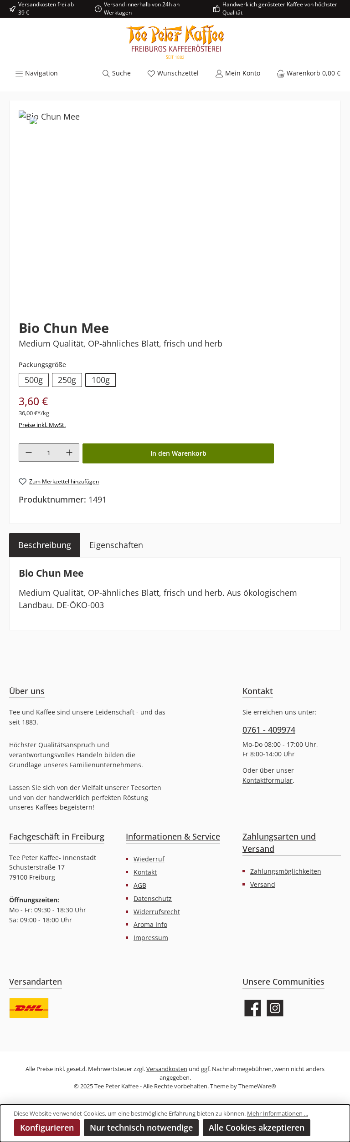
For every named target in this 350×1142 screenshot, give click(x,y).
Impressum (151, 937)
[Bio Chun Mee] (49, 117)
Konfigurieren (47, 1127)
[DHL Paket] (29, 1008)
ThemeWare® (257, 1086)
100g (101, 379)
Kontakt (145, 872)
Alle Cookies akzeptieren (256, 1127)
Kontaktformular (267, 780)
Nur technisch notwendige (141, 1127)
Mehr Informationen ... (277, 1113)
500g (34, 379)
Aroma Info (150, 924)
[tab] (44, 545)
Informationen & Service (173, 836)
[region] (175, 207)
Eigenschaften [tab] (116, 544)
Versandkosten (166, 1069)
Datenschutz (153, 898)
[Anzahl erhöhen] (69, 452)
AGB (140, 885)
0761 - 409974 (268, 729)
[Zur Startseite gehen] (175, 42)
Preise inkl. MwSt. (42, 425)
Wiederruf (149, 859)
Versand (262, 884)
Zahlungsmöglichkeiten (285, 871)
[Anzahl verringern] (28, 452)
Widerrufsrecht (157, 911)
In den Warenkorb (178, 453)
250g (67, 379)
